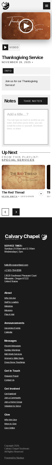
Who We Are (10, 298)
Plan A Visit (9, 314)
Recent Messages (12, 346)
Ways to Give (10, 423)
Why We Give (10, 419)
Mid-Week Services (13, 354)
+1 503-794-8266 (12, 270)
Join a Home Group (13, 402)
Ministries (8, 306)
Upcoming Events (12, 328)
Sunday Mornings (12, 350)
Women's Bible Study (14, 358)
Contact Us (9, 380)
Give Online (9, 428)
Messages (10, 340)
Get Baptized (10, 393)
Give (7, 414)
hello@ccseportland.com (16, 265)
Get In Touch (12, 370)
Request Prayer (11, 376)
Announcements (14, 323)
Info (8, 70)
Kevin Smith (9, 196)
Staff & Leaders (11, 302)
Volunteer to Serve (12, 406)
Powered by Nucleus (14, 457)
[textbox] (26, 127)
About (8, 292)
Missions (8, 310)
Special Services (18, 159)
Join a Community (12, 397)
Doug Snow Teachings (14, 362)
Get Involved (12, 388)
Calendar (8, 332)
